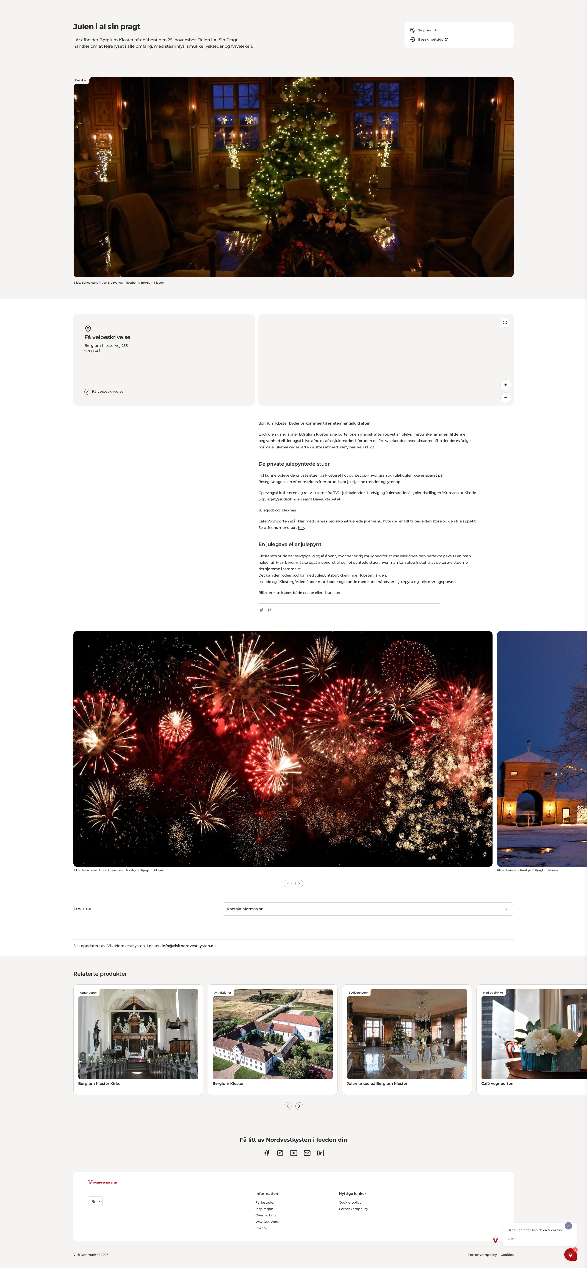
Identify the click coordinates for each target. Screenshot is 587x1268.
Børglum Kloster (273, 423)
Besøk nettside (430, 39)
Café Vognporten (273, 521)
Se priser (425, 30)
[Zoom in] (505, 384)
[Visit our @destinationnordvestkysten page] (294, 1153)
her (301, 527)
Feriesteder (265, 1202)
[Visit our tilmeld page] (307, 1153)
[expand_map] (505, 323)
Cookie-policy (350, 1202)
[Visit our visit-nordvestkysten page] (321, 1153)
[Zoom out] (505, 397)
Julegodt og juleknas (277, 510)
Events (261, 1228)
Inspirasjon (264, 1209)
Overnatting (265, 1215)
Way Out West (267, 1222)
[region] (386, 360)
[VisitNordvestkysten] (102, 1182)
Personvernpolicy (353, 1209)
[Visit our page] (267, 1153)
